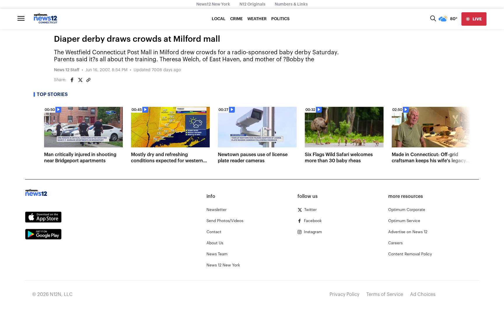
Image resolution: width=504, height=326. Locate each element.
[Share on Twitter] (80, 80)
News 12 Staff (66, 70)
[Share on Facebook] (72, 80)
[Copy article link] (88, 80)
